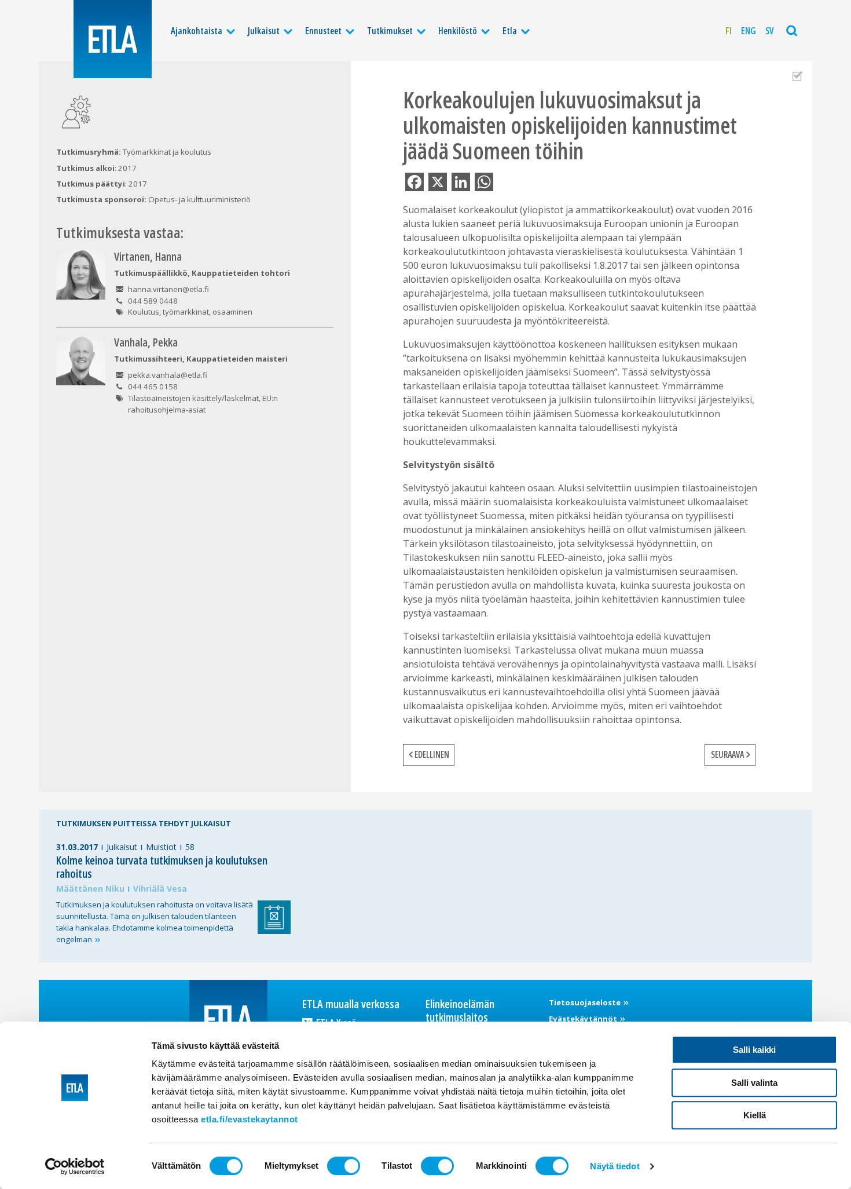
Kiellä (754, 1115)
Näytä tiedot (614, 1166)
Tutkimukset (390, 30)
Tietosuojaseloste (585, 1002)
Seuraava (727, 754)
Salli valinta (754, 1083)
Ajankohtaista (196, 30)
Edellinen (432, 754)
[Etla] (113, 39)
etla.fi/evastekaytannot (249, 1119)
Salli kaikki (754, 1050)
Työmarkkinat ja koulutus (167, 152)
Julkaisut (264, 30)
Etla (509, 30)
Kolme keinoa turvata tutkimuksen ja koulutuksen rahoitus (161, 866)
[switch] (343, 1166)
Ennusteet (323, 30)
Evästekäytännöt (584, 1018)
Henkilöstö (457, 30)
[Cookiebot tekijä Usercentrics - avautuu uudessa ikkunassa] (75, 1166)
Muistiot (161, 846)
